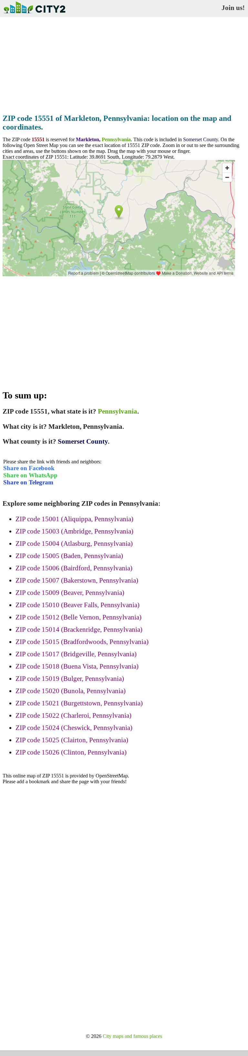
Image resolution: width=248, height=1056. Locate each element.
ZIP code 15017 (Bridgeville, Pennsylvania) (76, 654)
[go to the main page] (34, 14)
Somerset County (200, 139)
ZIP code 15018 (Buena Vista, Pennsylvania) (77, 666)
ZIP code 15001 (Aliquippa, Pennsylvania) (74, 519)
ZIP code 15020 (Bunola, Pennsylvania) (71, 691)
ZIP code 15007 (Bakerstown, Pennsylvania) (77, 580)
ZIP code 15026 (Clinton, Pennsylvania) (71, 752)
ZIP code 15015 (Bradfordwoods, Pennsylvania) (82, 642)
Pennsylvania (116, 139)
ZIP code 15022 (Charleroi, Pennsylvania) (73, 715)
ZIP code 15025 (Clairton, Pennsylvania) (72, 740)
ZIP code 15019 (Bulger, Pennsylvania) (70, 678)
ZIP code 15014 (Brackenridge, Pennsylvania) (79, 629)
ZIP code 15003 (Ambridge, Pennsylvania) (74, 531)
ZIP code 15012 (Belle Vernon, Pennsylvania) (78, 617)
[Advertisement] (124, 63)
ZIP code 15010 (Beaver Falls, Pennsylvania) (78, 605)
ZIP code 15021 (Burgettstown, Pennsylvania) (79, 703)
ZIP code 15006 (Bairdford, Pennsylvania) (74, 568)
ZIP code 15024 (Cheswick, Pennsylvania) (74, 728)
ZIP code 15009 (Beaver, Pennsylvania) (70, 593)
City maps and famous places (132, 1036)
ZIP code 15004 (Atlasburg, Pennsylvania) (74, 543)
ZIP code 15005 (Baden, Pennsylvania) (69, 556)
